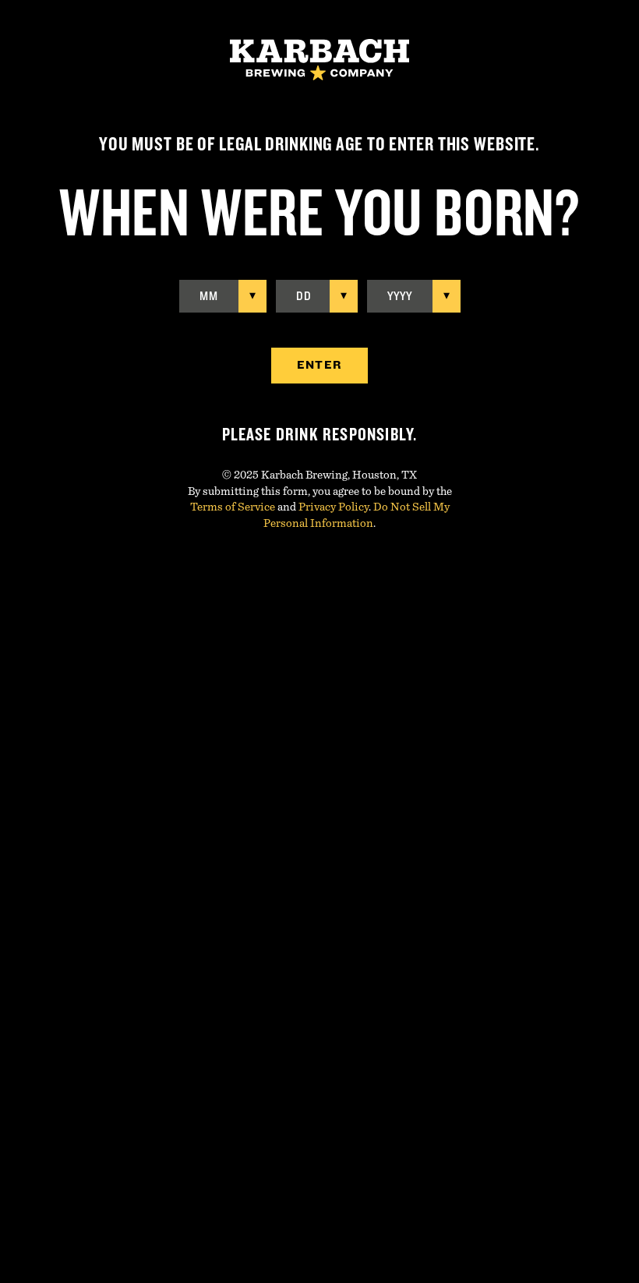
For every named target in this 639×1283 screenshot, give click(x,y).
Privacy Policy (333, 507)
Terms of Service (232, 507)
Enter (319, 365)
